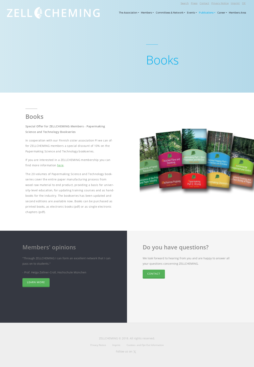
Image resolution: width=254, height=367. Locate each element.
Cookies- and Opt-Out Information (145, 345)
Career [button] (221, 12)
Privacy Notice (220, 3)
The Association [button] (128, 12)
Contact (204, 3)
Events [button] (191, 12)
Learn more (36, 282)
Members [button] (146, 12)
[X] (134, 351)
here (60, 165)
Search (185, 3)
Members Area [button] (237, 12)
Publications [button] (206, 12)
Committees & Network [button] (169, 12)
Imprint (235, 3)
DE (244, 3)
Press (194, 3)
